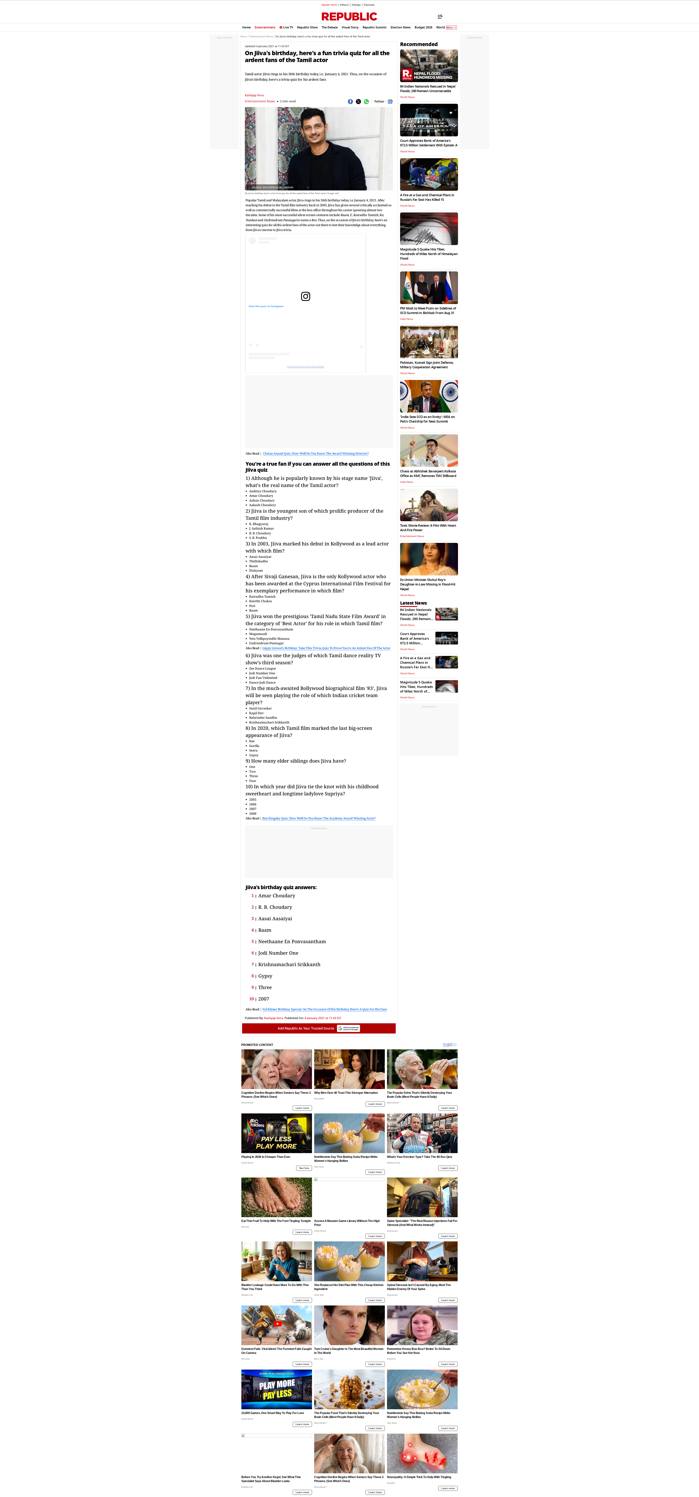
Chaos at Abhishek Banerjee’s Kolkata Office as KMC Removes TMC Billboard (428, 473)
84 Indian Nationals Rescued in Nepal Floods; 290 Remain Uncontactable (427, 88)
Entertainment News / (262, 36)
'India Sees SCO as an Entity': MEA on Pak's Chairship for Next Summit (427, 419)
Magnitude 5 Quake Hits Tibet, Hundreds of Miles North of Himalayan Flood (429, 254)
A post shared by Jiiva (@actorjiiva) (305, 366)
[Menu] (438, 16)
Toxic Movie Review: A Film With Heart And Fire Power (428, 527)
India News (406, 319)
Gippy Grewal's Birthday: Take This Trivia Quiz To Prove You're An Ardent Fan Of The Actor (326, 648)
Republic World (329, 5)
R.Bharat (344, 5)
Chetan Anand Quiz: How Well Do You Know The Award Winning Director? (316, 453)
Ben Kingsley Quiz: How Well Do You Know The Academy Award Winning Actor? (319, 818)
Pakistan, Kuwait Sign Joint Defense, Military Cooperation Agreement (426, 365)
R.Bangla (356, 5)
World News (407, 97)
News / (244, 36)
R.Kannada (369, 5)
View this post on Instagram (266, 306)
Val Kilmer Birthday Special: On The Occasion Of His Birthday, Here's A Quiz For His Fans (324, 1009)
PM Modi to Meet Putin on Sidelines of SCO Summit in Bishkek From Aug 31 (428, 310)
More (450, 27)
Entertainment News (260, 101)
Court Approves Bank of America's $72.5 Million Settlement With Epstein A (428, 143)
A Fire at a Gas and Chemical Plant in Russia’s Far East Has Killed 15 (427, 197)
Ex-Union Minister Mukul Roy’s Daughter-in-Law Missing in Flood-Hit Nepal (427, 584)
